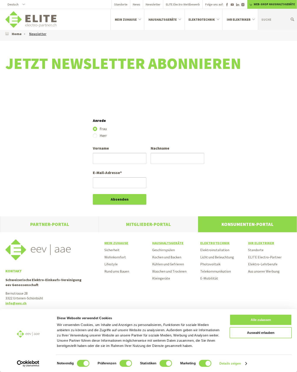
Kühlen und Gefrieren (168, 264)
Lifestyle (111, 264)
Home (17, 34)
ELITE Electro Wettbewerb (183, 4)
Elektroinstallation (214, 250)
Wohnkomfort (115, 257)
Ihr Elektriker (238, 20)
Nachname (160, 148)
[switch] (126, 363)
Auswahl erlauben (260, 332)
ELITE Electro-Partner (265, 257)
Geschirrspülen (163, 250)
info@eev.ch (16, 303)
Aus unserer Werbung (264, 271)
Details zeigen (230, 363)
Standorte (120, 4)
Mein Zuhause (126, 20)
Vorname (101, 148)
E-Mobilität (209, 278)
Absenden (119, 199)
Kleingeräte (161, 278)
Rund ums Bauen (116, 271)
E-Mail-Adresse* (107, 172)
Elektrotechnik (202, 20)
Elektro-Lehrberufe (262, 264)
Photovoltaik (210, 264)
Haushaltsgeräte (162, 20)
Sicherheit (112, 250)
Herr (103, 135)
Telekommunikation (215, 271)
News (136, 4)
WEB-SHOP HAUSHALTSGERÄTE (274, 4)
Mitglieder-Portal (148, 224)
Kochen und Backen (166, 257)
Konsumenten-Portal (247, 224)
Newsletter (153, 4)
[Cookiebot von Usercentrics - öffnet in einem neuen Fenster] (28, 363)
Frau (103, 128)
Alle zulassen (261, 320)
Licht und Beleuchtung (217, 257)
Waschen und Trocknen (169, 271)
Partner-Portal (49, 224)
